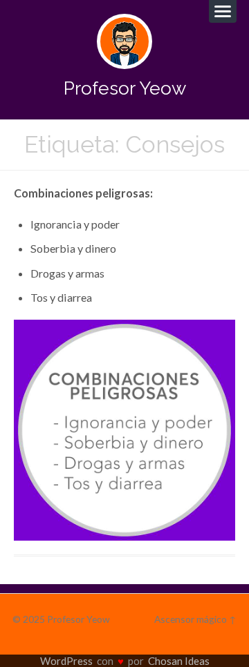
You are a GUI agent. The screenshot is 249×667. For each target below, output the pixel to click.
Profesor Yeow (125, 88)
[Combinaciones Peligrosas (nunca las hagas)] (124, 430)
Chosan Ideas (179, 661)
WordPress (66, 661)
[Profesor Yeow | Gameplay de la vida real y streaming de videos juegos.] (124, 41)
